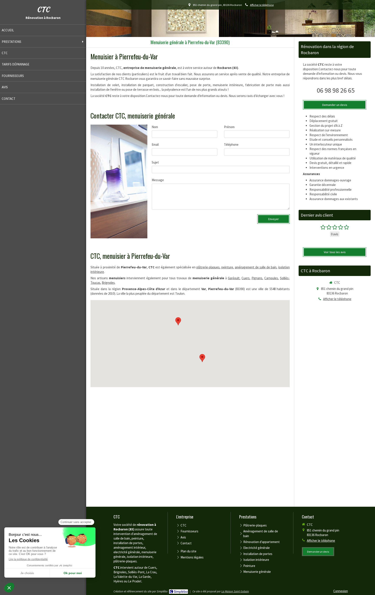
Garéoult (234, 278)
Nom (155, 127)
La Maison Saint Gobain (235, 591)
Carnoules (271, 278)
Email (155, 144)
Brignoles (108, 283)
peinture (227, 267)
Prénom (229, 127)
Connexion (340, 591)
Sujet (155, 162)
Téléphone (231, 144)
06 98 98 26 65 (336, 90)
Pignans (257, 278)
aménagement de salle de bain (255, 267)
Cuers (246, 278)
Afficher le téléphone (262, 5)
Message (158, 180)
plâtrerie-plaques (208, 267)
